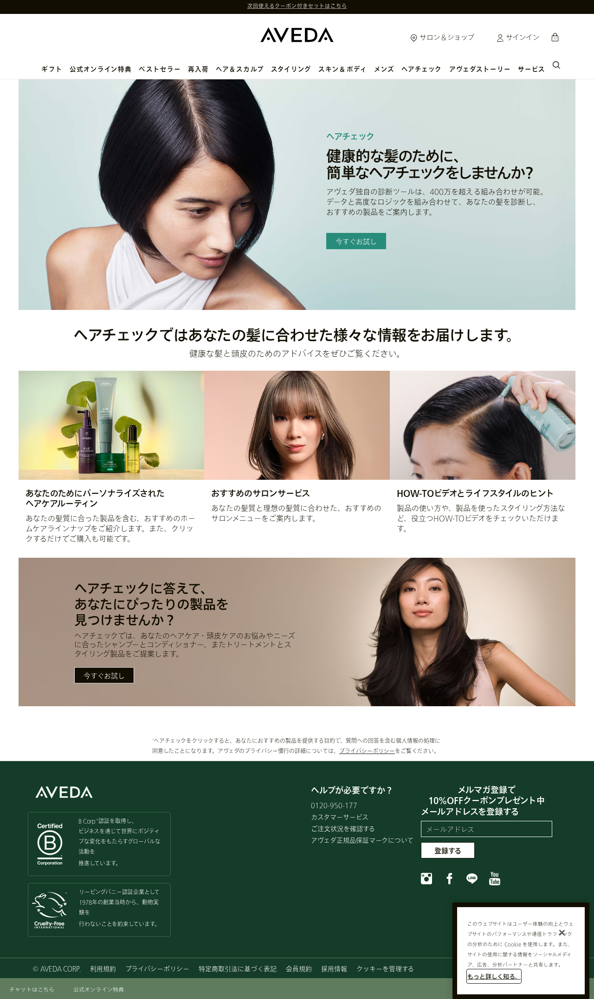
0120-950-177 (334, 805)
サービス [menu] (531, 69)
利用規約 (103, 968)
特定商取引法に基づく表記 (238, 968)
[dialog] (556, 64)
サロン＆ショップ (446, 37)
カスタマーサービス (339, 816)
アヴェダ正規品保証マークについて (362, 840)
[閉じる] (562, 932)
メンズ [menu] (384, 69)
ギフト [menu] (51, 69)
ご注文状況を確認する (343, 828)
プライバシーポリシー (367, 751)
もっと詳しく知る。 (494, 976)
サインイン (522, 37)
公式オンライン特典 (101, 69)
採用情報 (334, 968)
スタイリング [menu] (291, 69)
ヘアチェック (421, 69)
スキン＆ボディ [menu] (342, 69)
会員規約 (299, 968)
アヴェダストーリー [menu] (480, 69)
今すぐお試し (104, 675)
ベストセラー (160, 69)
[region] (520, 950)
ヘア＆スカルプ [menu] (240, 69)
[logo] (297, 32)
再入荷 (198, 69)
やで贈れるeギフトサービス (297, 6)
